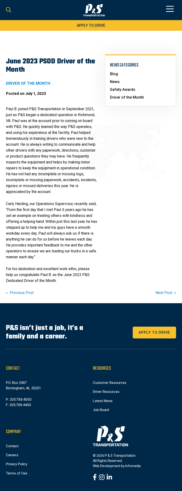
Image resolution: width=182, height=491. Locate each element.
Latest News (103, 401)
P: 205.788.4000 (19, 399)
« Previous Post (20, 292)
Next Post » (165, 292)
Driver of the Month (127, 97)
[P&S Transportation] (94, 10)
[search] (8, 10)
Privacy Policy (16, 464)
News (115, 81)
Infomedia (133, 466)
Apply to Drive (91, 25)
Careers (12, 455)
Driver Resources (106, 392)
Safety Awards (122, 89)
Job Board (101, 410)
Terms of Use (16, 473)
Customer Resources (109, 383)
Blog (114, 74)
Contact (12, 446)
